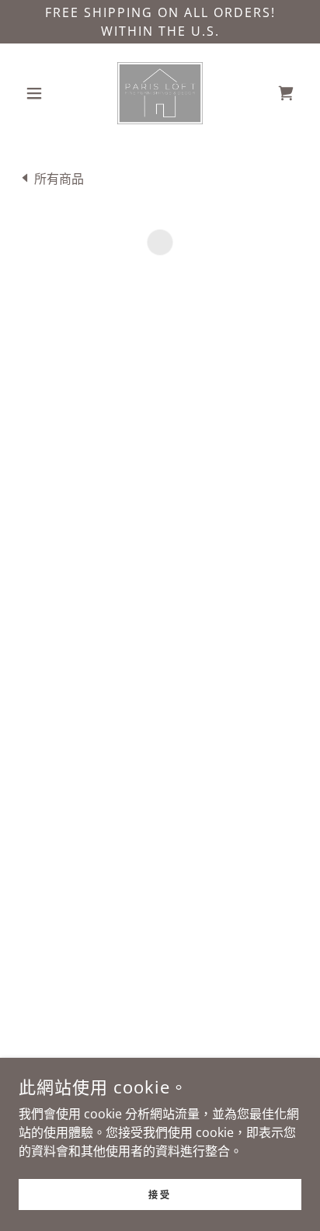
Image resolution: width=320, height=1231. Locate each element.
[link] (160, 93)
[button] (40, 93)
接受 (159, 1194)
